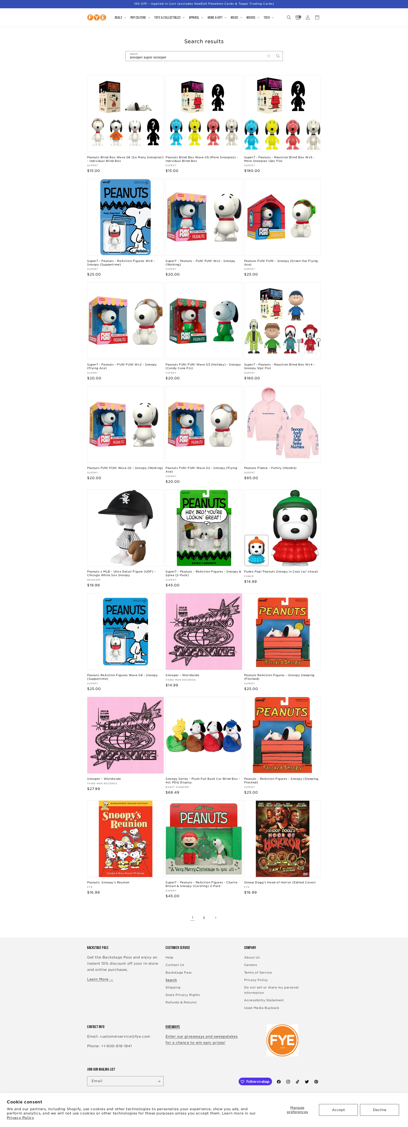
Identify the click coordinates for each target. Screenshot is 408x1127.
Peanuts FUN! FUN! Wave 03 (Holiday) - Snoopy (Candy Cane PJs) (203, 366)
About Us (252, 957)
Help (169, 957)
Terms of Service (258, 972)
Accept (338, 1110)
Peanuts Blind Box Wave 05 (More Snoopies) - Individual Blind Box (202, 159)
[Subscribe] (158, 1081)
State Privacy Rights (183, 995)
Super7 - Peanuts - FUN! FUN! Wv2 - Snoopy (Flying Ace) (122, 366)
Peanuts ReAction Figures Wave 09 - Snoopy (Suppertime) (122, 677)
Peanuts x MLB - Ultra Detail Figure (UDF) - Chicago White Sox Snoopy (121, 573)
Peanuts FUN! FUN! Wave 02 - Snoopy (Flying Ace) (201, 469)
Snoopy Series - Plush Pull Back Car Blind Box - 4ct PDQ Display (203, 780)
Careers (250, 965)
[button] (120, 17)
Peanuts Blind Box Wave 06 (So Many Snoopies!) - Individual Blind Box (125, 159)
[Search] (278, 56)
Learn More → (100, 979)
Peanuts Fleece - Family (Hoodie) (270, 468)
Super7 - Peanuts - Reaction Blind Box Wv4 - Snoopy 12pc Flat (279, 366)
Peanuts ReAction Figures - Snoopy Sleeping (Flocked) (279, 677)
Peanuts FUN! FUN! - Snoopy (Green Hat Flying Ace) (281, 262)
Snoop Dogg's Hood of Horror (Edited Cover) (280, 882)
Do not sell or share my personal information (271, 990)
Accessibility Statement (264, 1000)
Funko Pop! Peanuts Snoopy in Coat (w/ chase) (281, 571)
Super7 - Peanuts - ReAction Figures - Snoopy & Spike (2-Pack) (203, 573)
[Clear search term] (268, 56)
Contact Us (175, 965)
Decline (379, 1110)
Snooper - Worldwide (182, 675)
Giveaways (173, 1027)
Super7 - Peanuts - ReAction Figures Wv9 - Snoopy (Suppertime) (121, 262)
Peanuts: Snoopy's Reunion (108, 882)
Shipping (173, 987)
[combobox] (204, 56)
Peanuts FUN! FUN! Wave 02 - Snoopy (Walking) (125, 468)
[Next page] (215, 917)
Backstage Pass (178, 972)
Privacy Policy (20, 1118)
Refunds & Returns (181, 1002)
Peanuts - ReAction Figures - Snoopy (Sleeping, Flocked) (281, 780)
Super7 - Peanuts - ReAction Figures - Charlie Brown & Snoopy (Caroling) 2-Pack (201, 884)
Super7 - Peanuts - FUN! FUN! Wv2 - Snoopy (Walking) (200, 262)
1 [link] (192, 918)
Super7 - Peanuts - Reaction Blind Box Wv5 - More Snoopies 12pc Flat (279, 159)
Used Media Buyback (261, 1008)
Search (171, 980)
